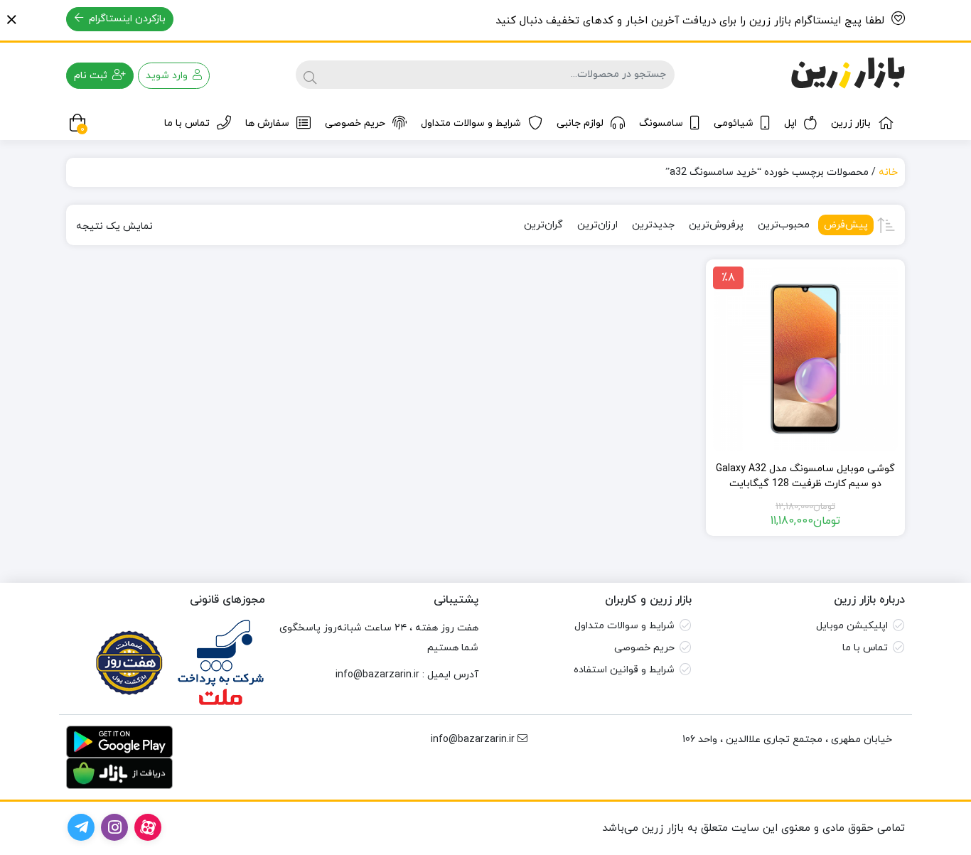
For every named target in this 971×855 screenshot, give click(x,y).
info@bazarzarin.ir (377, 675)
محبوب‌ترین (784, 225)
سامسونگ (661, 123)
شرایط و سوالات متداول (471, 123)
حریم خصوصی (355, 123)
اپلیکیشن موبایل (852, 626)
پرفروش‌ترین (716, 225)
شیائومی (733, 123)
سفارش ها (267, 123)
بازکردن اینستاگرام (126, 19)
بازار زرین (851, 123)
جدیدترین (653, 225)
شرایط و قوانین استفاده (624, 670)
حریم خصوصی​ (644, 648)
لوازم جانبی (580, 123)
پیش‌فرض (846, 225)
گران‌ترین (543, 225)
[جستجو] (310, 74)
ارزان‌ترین (597, 225)
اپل (790, 123)
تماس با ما (187, 123)
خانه (888, 172)
